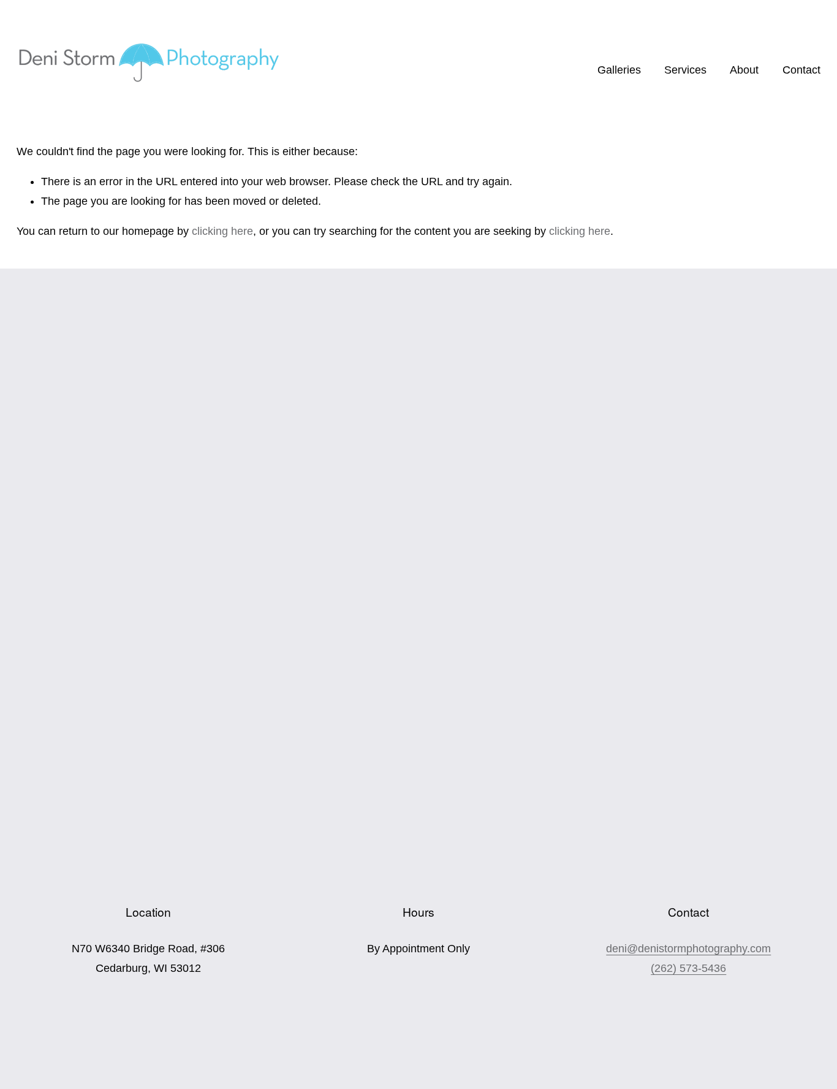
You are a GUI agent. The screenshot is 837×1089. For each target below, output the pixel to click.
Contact (801, 70)
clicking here (222, 231)
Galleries (619, 70)
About (744, 70)
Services (685, 70)
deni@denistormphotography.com (688, 948)
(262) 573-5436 (688, 968)
